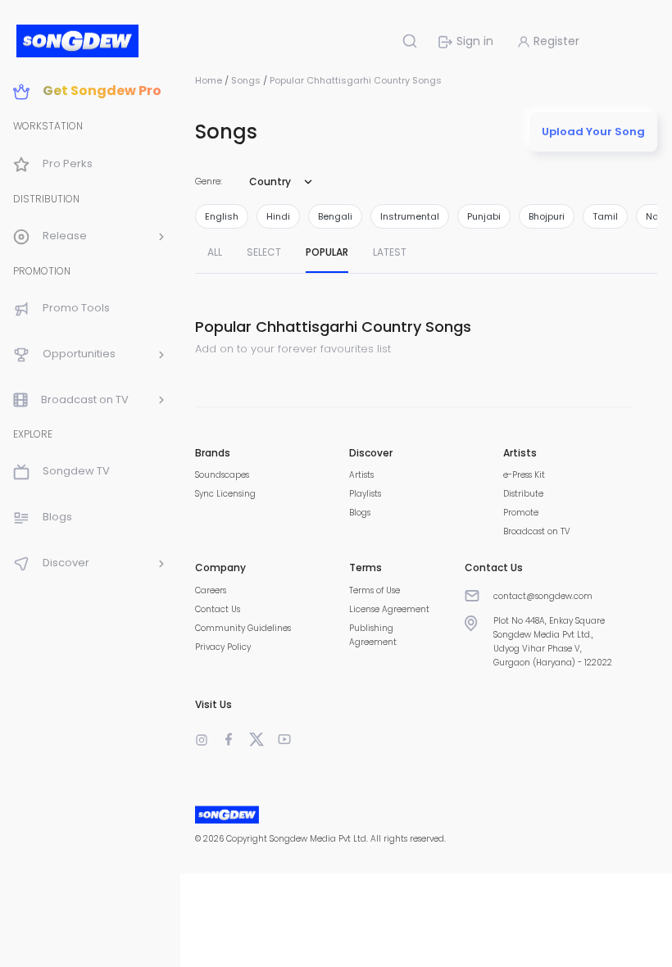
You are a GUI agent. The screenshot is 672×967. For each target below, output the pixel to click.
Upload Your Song (593, 131)
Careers (210, 590)
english (221, 216)
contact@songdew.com (543, 596)
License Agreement (389, 609)
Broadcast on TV (536, 531)
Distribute (523, 494)
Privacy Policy (223, 647)
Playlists (365, 494)
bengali (335, 216)
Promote (520, 512)
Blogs (359, 512)
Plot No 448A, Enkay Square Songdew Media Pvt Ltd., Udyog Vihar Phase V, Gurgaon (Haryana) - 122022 (552, 642)
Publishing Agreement (373, 635)
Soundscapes (222, 475)
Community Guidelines (243, 628)
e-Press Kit (524, 475)
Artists (361, 475)
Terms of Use (374, 590)
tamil (605, 216)
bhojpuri (547, 216)
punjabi (484, 216)
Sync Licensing (225, 494)
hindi (278, 216)
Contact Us (217, 609)
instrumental (409, 216)
